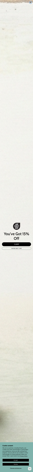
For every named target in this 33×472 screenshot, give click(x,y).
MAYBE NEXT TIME (16, 248)
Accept (16, 460)
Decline (16, 464)
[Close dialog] (30, 2)
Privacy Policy (24, 456)
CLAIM (16, 244)
